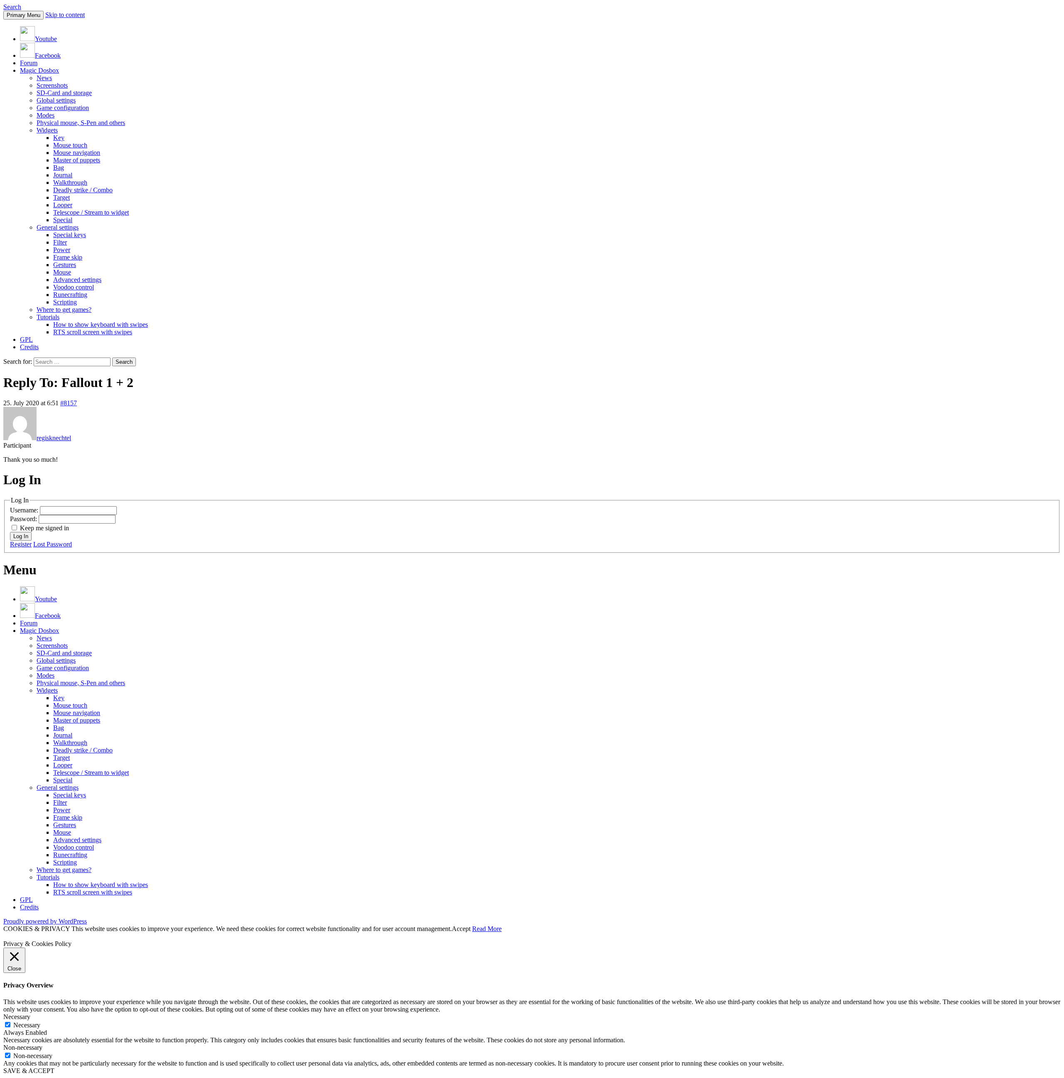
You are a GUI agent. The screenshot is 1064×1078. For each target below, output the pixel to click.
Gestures (64, 264)
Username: (25, 510)
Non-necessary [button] (22, 1047)
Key (58, 137)
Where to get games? (64, 309)
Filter (60, 242)
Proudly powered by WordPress (45, 921)
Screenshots (52, 85)
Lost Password (52, 544)
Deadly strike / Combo (83, 190)
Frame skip (67, 257)
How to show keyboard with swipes (100, 324)
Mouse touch (70, 145)
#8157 (68, 403)
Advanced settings (77, 279)
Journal (62, 175)
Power (61, 249)
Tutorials (48, 317)
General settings (58, 227)
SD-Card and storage (64, 92)
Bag (58, 167)
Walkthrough (70, 182)
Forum (28, 62)
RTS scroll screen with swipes (92, 332)
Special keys (69, 234)
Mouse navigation (76, 152)
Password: (24, 518)
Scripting (65, 302)
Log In (20, 536)
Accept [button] (461, 928)
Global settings (56, 100)
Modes (45, 115)
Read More (487, 928)
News (44, 77)
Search (12, 6)
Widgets (47, 130)
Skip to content (65, 14)
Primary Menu (23, 15)
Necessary (26, 1025)
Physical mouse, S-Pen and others (81, 122)
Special (62, 219)
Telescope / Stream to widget (91, 212)
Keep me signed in (44, 528)
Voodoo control (73, 287)
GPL (26, 339)
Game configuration (63, 107)
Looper (62, 204)
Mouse (62, 272)
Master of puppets (76, 160)
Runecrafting (70, 294)
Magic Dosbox (39, 70)
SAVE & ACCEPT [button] (28, 1070)
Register (21, 544)
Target (61, 197)
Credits (29, 346)
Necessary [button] (16, 1016)
